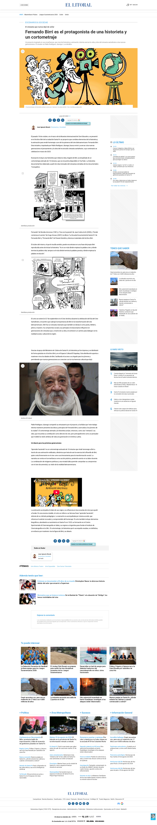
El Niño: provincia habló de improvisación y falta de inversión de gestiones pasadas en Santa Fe (124, 172)
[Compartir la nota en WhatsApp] (58, 120)
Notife (112, 799)
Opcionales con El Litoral (112, 809)
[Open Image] (23, 51)
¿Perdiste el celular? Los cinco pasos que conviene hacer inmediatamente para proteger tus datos (124, 157)
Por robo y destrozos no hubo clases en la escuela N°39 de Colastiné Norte (125, 180)
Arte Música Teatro (37, 566)
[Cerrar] (88, 123)
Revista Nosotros (47, 799)
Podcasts (74, 799)
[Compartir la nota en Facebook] (50, 120)
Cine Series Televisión (64, 566)
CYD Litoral (66, 799)
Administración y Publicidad (76, 809)
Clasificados (58, 799)
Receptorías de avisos (59, 809)
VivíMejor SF (94, 799)
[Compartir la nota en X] (54, 120)
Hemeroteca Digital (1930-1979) (41, 809)
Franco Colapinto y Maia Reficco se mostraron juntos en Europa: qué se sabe (123, 149)
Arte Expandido (50, 566)
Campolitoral (37, 799)
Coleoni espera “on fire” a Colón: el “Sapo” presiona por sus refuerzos (123, 165)
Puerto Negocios (104, 799)
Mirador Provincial (83, 799)
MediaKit (124, 809)
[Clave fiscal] (153, 819)
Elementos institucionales (94, 809)
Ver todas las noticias (118, 186)
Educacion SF (119, 799)
